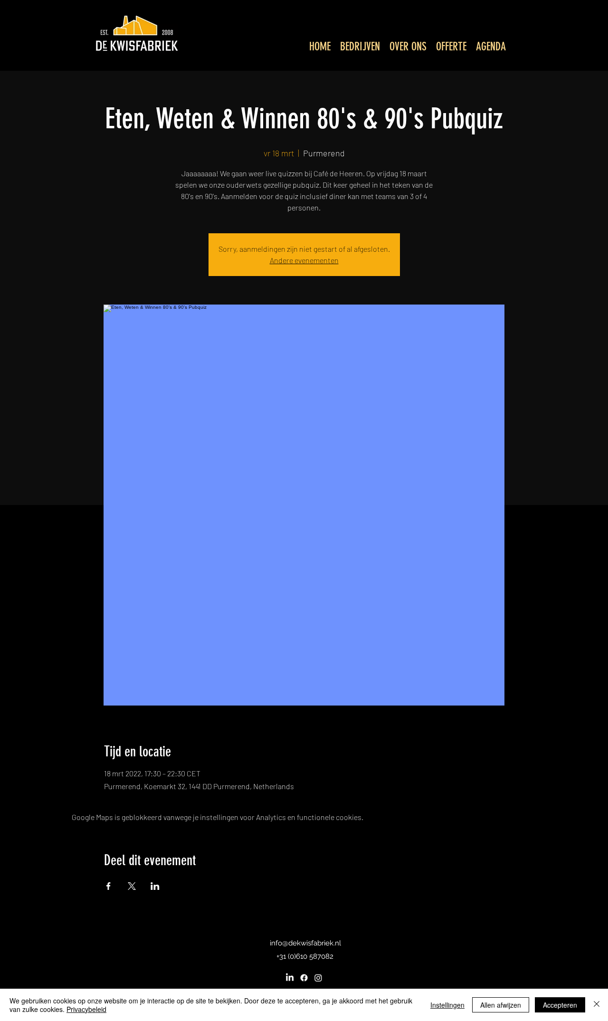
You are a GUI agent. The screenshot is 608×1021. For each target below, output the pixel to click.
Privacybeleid (86, 1009)
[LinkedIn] (289, 978)
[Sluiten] (596, 1004)
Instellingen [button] (447, 1005)
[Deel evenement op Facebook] (108, 886)
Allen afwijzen (500, 1005)
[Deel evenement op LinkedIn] (155, 886)
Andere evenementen (304, 260)
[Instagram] (318, 978)
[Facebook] (304, 978)
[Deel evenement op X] (131, 886)
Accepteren (560, 1005)
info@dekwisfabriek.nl (305, 943)
